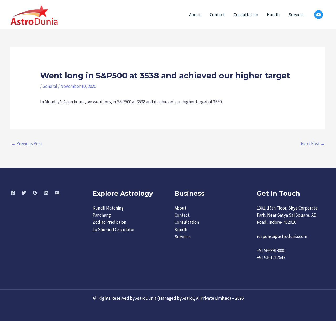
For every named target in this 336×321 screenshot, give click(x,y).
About (195, 15)
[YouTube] (57, 192)
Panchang (102, 215)
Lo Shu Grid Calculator (114, 229)
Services (296, 15)
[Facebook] (12, 192)
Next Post (313, 143)
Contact (217, 15)
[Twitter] (24, 192)
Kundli (273, 15)
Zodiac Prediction (109, 222)
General (50, 86)
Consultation (246, 15)
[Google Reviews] (35, 192)
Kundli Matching (108, 208)
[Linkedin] (46, 192)
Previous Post (26, 143)
